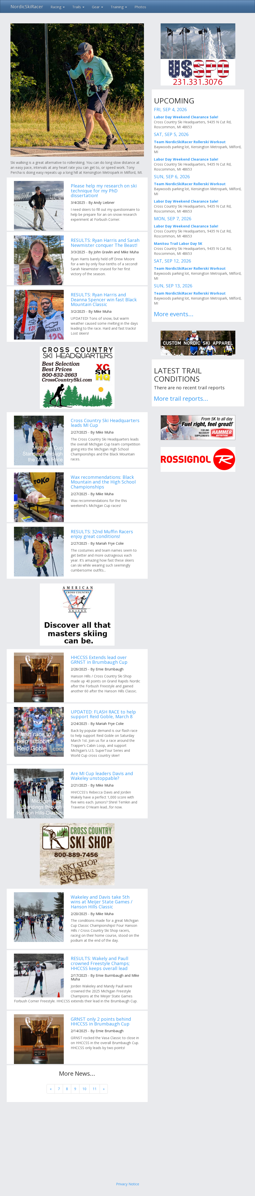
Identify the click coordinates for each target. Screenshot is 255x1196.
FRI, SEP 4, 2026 (170, 109)
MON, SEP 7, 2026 (172, 218)
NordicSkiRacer (26, 6)
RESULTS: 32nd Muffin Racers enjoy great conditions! (102, 534)
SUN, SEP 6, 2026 (172, 176)
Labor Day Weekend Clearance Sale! (186, 117)
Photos (140, 6)
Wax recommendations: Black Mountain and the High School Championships (103, 482)
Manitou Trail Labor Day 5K (178, 243)
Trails (77, 6)
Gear (96, 6)
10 (84, 1088)
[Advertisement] (127, 1142)
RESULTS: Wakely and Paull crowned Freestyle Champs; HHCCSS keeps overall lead (100, 963)
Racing (56, 6)
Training (118, 6)
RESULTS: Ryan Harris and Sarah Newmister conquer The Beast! (105, 242)
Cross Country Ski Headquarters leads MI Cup (105, 422)
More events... (173, 314)
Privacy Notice (127, 1184)
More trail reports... (181, 398)
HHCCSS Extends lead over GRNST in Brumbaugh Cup (99, 659)
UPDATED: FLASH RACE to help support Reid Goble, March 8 (103, 714)
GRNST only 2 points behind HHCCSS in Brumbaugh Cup (101, 1021)
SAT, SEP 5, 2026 (171, 134)
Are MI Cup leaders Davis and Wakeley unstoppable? (102, 775)
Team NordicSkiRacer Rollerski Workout (190, 141)
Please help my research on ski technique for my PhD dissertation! (104, 191)
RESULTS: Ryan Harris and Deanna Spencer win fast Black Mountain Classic (104, 300)
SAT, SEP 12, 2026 (172, 261)
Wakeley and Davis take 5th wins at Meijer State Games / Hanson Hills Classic (101, 902)
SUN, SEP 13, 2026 (173, 286)
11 (95, 1088)
